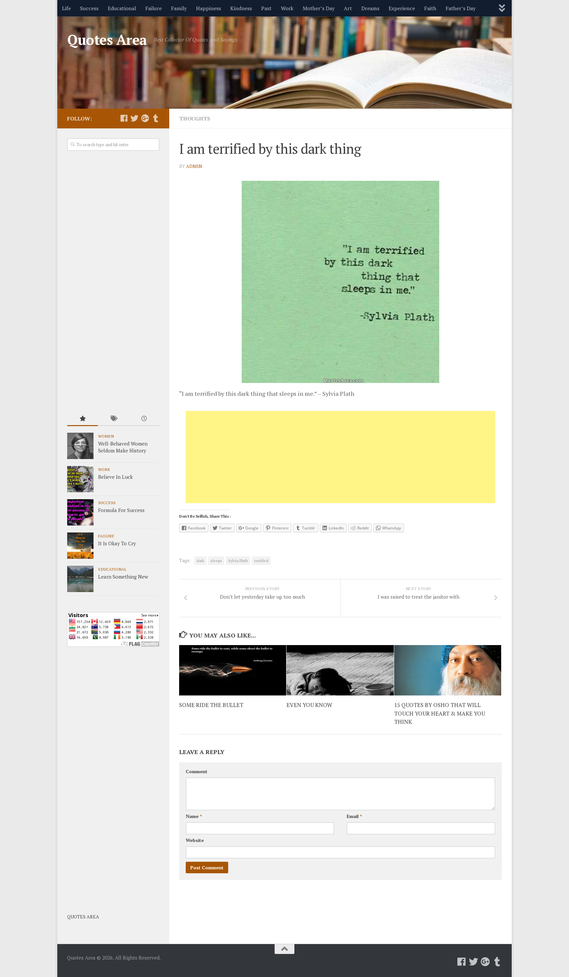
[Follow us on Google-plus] (145, 118)
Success (89, 8)
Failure (153, 8)
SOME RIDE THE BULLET (211, 705)
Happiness (208, 8)
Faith (430, 8)
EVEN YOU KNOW (309, 705)
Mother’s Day (319, 8)
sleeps (216, 560)
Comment (196, 771)
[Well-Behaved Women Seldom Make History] (80, 446)
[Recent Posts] (144, 419)
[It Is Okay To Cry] (80, 545)
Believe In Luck (115, 477)
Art (348, 8)
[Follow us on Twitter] (134, 118)
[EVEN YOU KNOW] (339, 670)
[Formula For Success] (80, 512)
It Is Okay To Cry (117, 543)
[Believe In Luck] (80, 479)
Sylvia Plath (238, 560)
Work (287, 8)
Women (106, 436)
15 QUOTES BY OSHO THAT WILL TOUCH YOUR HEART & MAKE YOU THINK (439, 713)
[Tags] (113, 419)
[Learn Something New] (80, 579)
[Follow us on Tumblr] (155, 118)
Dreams (370, 8)
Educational (122, 8)
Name (194, 816)
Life (66, 8)
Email (354, 816)
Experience (402, 8)
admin (194, 166)
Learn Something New (123, 576)
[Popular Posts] (82, 419)
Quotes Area (107, 39)
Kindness (241, 8)
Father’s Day (460, 8)
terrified (261, 560)
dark (200, 560)
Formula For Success (121, 510)
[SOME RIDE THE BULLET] (232, 670)
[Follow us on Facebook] (124, 118)
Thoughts (194, 118)
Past (266, 8)
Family (179, 8)
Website (195, 840)
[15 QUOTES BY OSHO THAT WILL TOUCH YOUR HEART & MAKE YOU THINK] (447, 670)
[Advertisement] (340, 457)
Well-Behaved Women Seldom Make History (123, 447)
